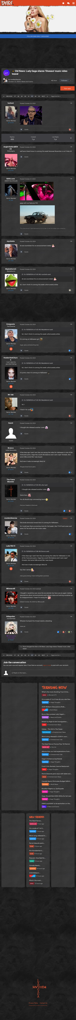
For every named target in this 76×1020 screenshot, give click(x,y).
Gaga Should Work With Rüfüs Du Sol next (56, 796)
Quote (26, 129)
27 (15, 96)
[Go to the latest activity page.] (63, 2)
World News (53, 710)
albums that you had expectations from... (56, 751)
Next (43, 96)
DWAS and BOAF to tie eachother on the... (56, 803)
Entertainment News (55, 725)
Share (55, 80)
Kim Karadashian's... (36, 850)
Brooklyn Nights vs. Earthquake (53, 788)
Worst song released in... (38, 835)
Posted (27, 103)
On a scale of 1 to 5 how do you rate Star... (56, 699)
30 (25, 96)
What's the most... (35, 880)
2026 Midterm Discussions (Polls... (54, 706)
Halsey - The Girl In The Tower (52, 729)
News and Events (27, 81)
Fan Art (54, 747)
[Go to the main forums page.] (68, 2)
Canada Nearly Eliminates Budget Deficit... (56, 781)
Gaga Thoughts (55, 702)
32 (32, 96)
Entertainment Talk (56, 739)
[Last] (47, 96)
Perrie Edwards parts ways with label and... (57, 773)
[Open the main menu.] (73, 2)
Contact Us (43, 1003)
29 (21, 96)
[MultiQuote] (21, 129)
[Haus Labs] (38, 19)
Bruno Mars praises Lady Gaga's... (54, 714)
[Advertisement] (38, 52)
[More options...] (71, 103)
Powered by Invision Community (38, 1005)
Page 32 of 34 (55, 96)
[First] (4, 96)
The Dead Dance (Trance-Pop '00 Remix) (56, 744)
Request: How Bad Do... (37, 858)
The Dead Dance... (35, 820)
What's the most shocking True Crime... (55, 691)
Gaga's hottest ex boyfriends (52, 758)
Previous (9, 96)
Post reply (67, 88)
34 (39, 96)
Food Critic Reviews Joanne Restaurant (55, 766)
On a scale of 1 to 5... (36, 828)
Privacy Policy (33, 1003)
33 (35, 96)
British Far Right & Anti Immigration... (55, 721)
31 (28, 96)
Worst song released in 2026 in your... (55, 736)
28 (18, 96)
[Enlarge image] (31, 115)
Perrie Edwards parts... (37, 843)
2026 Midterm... (35, 872)
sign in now (47, 665)
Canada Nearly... (35, 865)
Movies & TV (53, 695)
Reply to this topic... (20, 672)
